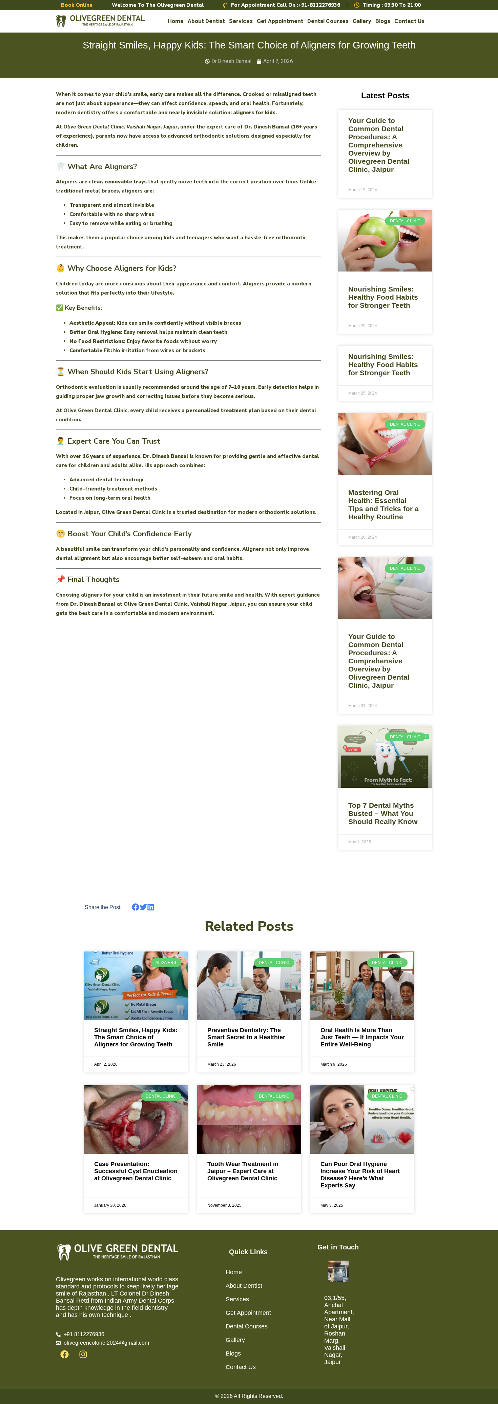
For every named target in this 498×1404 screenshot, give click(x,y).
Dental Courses (328, 21)
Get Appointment (280, 21)
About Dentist (206, 21)
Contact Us (409, 21)
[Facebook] (64, 1354)
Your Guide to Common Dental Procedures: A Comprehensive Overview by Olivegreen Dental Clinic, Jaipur (379, 145)
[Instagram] (83, 1354)
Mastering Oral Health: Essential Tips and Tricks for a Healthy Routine (383, 504)
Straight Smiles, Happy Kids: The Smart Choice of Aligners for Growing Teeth (136, 1037)
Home (176, 21)
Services (241, 21)
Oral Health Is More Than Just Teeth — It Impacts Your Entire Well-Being (362, 1037)
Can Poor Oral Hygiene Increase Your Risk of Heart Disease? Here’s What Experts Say (360, 1175)
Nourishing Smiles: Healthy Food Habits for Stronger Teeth (383, 297)
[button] (136, 907)
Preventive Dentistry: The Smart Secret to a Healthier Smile (246, 1037)
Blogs (382, 21)
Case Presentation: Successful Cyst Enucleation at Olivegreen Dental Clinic (136, 1171)
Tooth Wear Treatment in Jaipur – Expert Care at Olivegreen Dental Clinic (242, 1171)
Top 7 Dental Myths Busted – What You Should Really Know (382, 813)
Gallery (362, 21)
